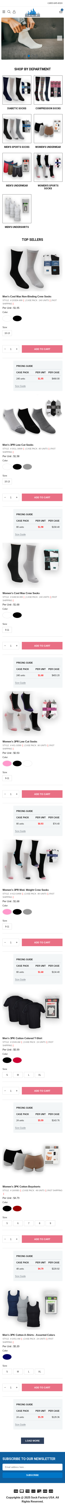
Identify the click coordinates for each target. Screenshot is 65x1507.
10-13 (7, 333)
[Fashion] (17, 1208)
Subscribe (32, 1475)
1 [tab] (29, 56)
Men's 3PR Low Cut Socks (17, 444)
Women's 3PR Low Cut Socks (19, 741)
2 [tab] (32, 56)
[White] (7, 318)
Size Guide (20, 386)
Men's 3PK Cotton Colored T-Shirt (22, 1038)
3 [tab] (36, 56)
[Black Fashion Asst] (17, 763)
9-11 (7, 630)
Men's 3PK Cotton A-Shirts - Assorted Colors (28, 1334)
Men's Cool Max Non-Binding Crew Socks (26, 296)
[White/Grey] (7, 467)
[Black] (17, 318)
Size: (5, 327)
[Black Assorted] (17, 912)
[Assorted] (17, 1060)
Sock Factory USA (42, 1497)
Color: (5, 312)
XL (39, 1075)
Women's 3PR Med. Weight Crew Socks (25, 889)
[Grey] (27, 467)
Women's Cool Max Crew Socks (21, 593)
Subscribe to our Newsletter (28, 1459)
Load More (32, 1440)
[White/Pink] (7, 763)
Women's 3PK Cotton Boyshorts (21, 1186)
